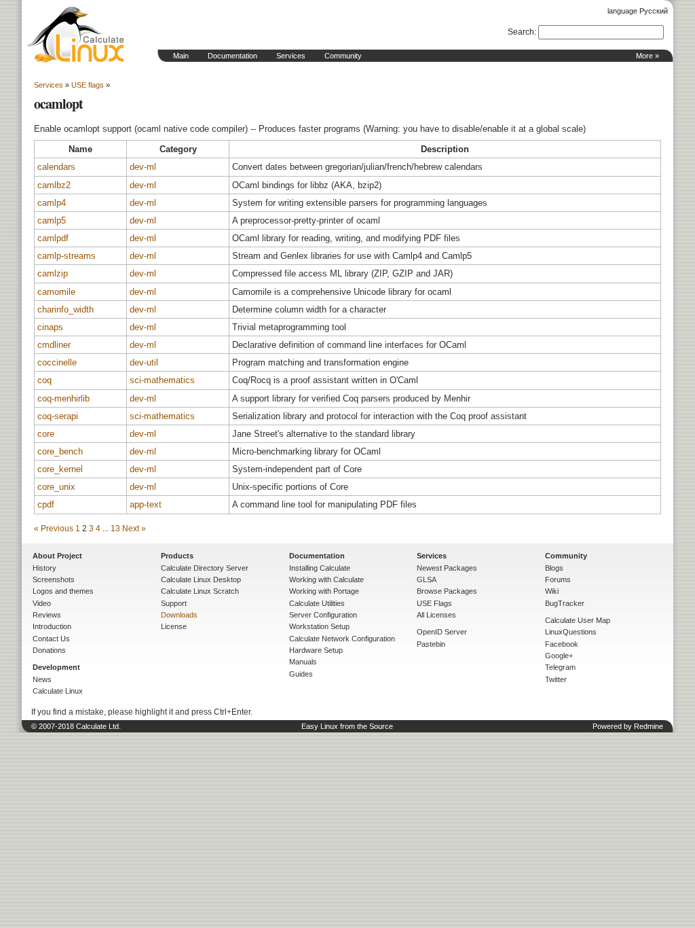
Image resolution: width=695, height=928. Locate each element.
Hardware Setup (316, 650)
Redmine (648, 726)
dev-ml (143, 167)
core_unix (56, 487)
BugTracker (564, 603)
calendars (56, 167)
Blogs (554, 568)
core (45, 434)
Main (181, 56)
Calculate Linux (58, 691)
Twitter (556, 679)
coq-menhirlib (63, 398)
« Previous (53, 528)
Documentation (232, 56)
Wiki (552, 591)
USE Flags (434, 603)
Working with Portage (324, 591)
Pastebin (431, 644)
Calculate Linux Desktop (201, 579)
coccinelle (57, 362)
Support (174, 603)
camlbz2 (54, 185)
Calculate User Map (577, 620)
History (44, 568)
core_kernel (60, 469)
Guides (301, 674)
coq (44, 380)
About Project (57, 556)
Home (76, 35)
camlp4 (51, 203)
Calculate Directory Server (204, 568)
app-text (146, 504)
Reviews (47, 615)
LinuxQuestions (571, 632)
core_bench (60, 451)
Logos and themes (63, 591)
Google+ (559, 656)
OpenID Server (442, 632)
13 (115, 528)
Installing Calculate (319, 568)
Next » (134, 528)
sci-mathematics (162, 380)
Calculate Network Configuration (342, 639)
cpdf (45, 504)
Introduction (52, 626)
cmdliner (54, 345)
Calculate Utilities (317, 603)
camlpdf (53, 238)
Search (521, 32)
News (42, 679)
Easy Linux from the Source (347, 726)
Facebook (561, 644)
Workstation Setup (319, 626)
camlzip (52, 273)
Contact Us (51, 639)
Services (290, 56)
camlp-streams (66, 256)
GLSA (426, 579)
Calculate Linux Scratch (200, 591)
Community (343, 56)
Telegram (560, 667)
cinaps (50, 327)
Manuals (303, 662)
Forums (558, 579)
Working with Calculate (326, 579)
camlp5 (51, 220)
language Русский (637, 11)
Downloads (179, 615)
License (174, 626)
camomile (56, 292)
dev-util (144, 362)
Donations (49, 650)
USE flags (87, 85)
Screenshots (54, 579)
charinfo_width (65, 309)
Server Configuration (323, 615)
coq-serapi (57, 416)
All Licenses (436, 615)
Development (56, 667)
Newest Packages (447, 568)
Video (42, 603)
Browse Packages (447, 591)
